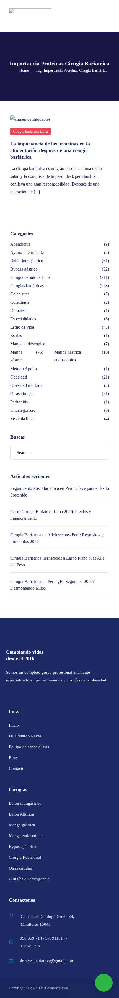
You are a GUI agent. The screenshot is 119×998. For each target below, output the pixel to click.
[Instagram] (22, 694)
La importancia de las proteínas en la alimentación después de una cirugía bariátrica (50, 150)
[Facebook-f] (8, 694)
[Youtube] (37, 694)
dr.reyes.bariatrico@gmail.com (46, 960)
